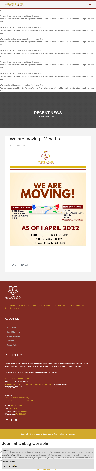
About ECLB (11, 327)
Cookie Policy (12, 345)
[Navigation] (90, 4)
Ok (3, 465)
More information (44, 469)
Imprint (55, 469)
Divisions (10, 340)
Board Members (13, 332)
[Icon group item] (7, 419)
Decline (11, 465)
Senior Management (15, 336)
